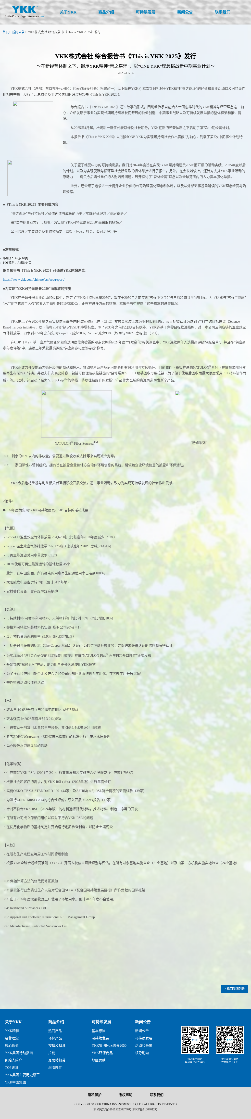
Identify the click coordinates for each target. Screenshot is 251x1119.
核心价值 (12, 1045)
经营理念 (12, 1038)
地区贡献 (98, 1060)
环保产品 (55, 1038)
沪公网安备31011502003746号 (112, 1109)
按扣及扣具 (56, 1045)
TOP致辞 (11, 1067)
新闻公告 (18, 32)
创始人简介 (13, 1060)
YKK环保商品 (102, 1053)
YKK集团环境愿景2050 (109, 1045)
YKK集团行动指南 (19, 1053)
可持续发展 (101, 1022)
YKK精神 (12, 1031)
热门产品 (55, 1031)
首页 (5, 32)
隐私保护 (94, 1095)
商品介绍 (56, 1022)
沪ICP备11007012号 (145, 1109)
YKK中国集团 (15, 1082)
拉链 (51, 1053)
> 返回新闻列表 (235, 989)
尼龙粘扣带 (56, 1060)
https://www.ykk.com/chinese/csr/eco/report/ (33, 279)
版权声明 (125, 1095)
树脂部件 (55, 1067)
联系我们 (156, 1095)
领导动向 (142, 1053)
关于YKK (13, 1022)
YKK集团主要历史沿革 (22, 1075)
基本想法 (98, 1031)
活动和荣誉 (143, 1045)
